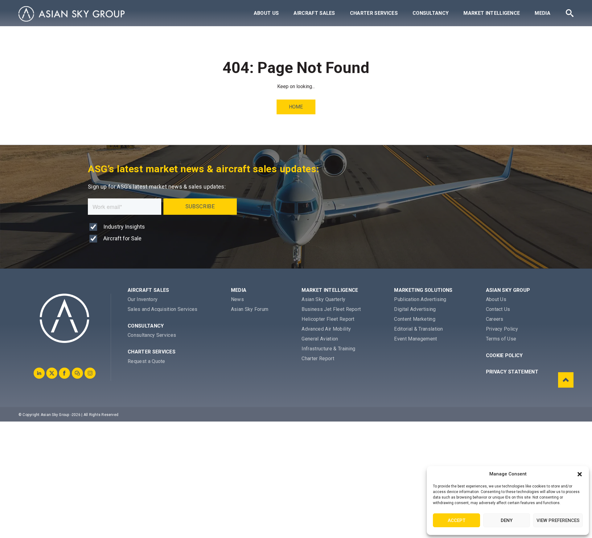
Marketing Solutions (423, 290)
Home (296, 107)
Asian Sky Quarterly (323, 299)
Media (542, 13)
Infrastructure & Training (328, 349)
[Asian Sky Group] (71, 14)
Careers (495, 319)
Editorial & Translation (418, 329)
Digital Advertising (415, 309)
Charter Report (318, 358)
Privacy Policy (502, 329)
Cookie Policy (504, 355)
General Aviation (320, 339)
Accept (456, 520)
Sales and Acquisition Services (163, 309)
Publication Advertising (420, 299)
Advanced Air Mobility (326, 329)
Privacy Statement (512, 372)
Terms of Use (501, 339)
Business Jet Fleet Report (331, 309)
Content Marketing (414, 319)
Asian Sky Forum (250, 309)
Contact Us (498, 309)
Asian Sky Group (508, 290)
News (237, 299)
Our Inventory (143, 299)
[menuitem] (266, 13)
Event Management (415, 339)
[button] (580, 474)
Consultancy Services (152, 335)
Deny (506, 520)
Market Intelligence (491, 13)
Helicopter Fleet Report (328, 319)
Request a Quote (146, 361)
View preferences (557, 520)
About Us (266, 13)
